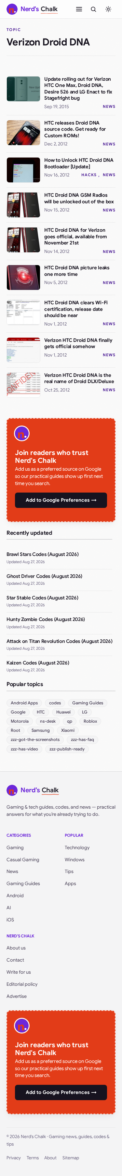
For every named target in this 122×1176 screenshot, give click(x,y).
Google (18, 712)
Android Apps (24, 703)
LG (85, 712)
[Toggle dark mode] (108, 9)
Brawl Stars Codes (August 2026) (42, 554)
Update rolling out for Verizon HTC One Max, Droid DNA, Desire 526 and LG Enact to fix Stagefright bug (78, 88)
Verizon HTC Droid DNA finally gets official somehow (78, 343)
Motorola (20, 721)
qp (69, 721)
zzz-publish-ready (67, 749)
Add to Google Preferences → (61, 500)
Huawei (63, 712)
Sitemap (70, 1158)
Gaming (15, 847)
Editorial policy (22, 984)
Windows (75, 860)
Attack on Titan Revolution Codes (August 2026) (59, 641)
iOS (10, 920)
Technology (77, 847)
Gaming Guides (87, 703)
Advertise (17, 996)
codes (55, 703)
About (50, 1158)
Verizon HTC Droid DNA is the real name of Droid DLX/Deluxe (79, 378)
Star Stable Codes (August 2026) (42, 598)
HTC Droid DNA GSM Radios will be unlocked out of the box (79, 198)
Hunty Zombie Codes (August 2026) (46, 619)
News (109, 106)
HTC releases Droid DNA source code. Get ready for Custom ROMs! (75, 129)
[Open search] (93, 9)
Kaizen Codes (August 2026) (38, 663)
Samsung (41, 730)
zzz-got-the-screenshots (35, 739)
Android (15, 896)
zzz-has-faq (82, 739)
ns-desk (48, 721)
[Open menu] (79, 9)
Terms (33, 1158)
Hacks (89, 174)
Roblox (90, 721)
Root (15, 730)
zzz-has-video (24, 749)
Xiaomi (68, 730)
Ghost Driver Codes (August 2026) (44, 576)
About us (16, 948)
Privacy (14, 1158)
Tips (69, 871)
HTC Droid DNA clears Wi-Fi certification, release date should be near (76, 309)
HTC (41, 712)
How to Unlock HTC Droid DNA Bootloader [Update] (79, 163)
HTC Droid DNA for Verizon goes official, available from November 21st (75, 236)
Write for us (19, 972)
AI (9, 908)
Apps (70, 883)
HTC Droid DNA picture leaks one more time (77, 271)
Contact (15, 960)
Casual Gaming (23, 860)
